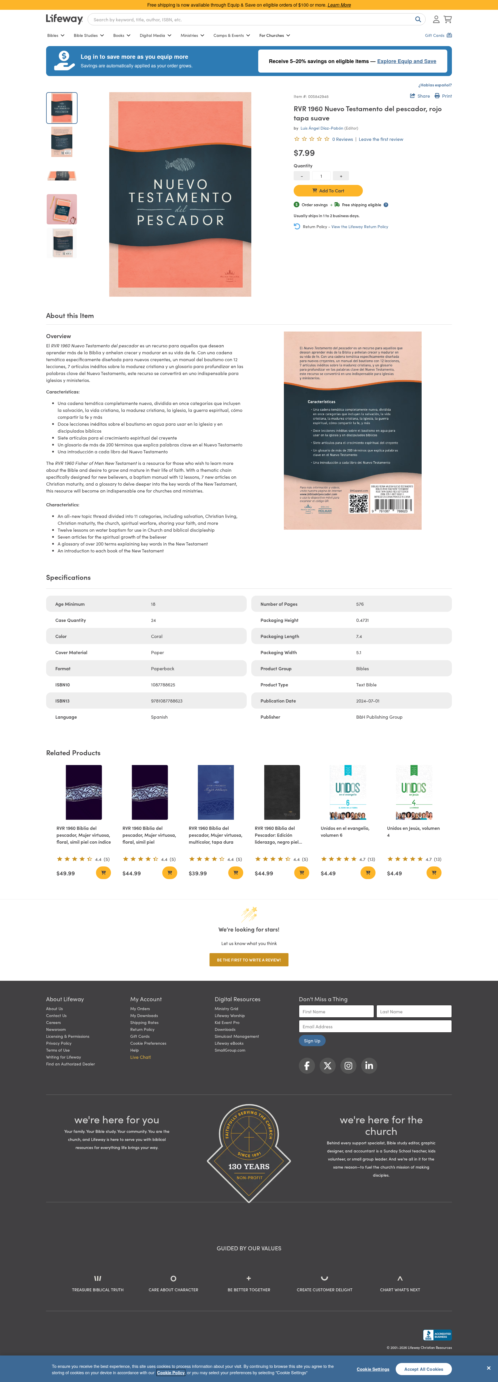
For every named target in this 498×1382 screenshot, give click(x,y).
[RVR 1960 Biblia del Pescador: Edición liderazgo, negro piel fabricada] (282, 792)
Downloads (225, 1029)
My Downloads (144, 1015)
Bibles (52, 35)
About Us (54, 1008)
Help (134, 1050)
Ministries (189, 35)
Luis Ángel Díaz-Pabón (322, 128)
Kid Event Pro (227, 1022)
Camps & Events (229, 35)
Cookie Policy (171, 1372)
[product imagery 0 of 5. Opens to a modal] (180, 194)
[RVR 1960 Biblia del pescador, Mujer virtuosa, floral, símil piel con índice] (83, 792)
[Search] (417, 19)
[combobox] (257, 19)
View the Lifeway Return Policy (359, 226)
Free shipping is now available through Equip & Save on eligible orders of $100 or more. (249, 4)
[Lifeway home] (64, 19)
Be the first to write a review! (249, 960)
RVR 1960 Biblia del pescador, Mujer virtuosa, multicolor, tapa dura (215, 835)
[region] (249, 1369)
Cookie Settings (373, 1369)
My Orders (140, 1008)
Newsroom (56, 1029)
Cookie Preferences (148, 1043)
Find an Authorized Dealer (70, 1064)
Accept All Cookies (424, 1369)
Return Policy (142, 1029)
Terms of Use (58, 1050)
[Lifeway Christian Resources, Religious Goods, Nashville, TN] (437, 1335)
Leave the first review (381, 139)
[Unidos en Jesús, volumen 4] (414, 792)
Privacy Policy (58, 1043)
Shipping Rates (144, 1022)
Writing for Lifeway (63, 1057)
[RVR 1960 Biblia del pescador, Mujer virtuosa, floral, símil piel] (149, 792)
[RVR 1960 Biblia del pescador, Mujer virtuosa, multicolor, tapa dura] (216, 792)
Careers (53, 1022)
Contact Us (56, 1015)
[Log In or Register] (436, 19)
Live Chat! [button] (140, 1057)
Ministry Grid (226, 1008)
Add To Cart (331, 190)
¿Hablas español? (435, 85)
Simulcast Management (237, 1036)
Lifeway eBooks (229, 1043)
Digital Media (152, 35)
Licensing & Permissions (67, 1036)
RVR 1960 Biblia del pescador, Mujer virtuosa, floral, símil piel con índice (83, 835)
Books (118, 35)
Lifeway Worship (230, 1015)
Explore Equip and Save (406, 61)
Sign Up (312, 1040)
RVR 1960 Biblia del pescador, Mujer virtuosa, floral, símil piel (149, 835)
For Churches (271, 35)
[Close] (488, 1368)
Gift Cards (140, 1036)
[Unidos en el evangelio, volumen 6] (348, 792)
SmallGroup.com (230, 1050)
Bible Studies (86, 35)
